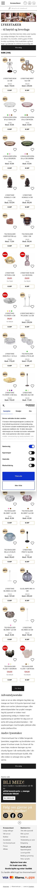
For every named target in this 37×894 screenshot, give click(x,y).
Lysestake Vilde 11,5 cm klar (27, 270)
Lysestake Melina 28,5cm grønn (26, 390)
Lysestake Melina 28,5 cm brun (27, 395)
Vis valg (18, 48)
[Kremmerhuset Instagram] (5, 815)
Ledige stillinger (8, 831)
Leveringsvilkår (25, 853)
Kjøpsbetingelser (26, 850)
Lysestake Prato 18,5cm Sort (27, 552)
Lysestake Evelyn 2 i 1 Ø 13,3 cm (10, 356)
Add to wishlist (15, 71)
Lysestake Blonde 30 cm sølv (27, 630)
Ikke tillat (18, 485)
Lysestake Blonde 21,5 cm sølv (10, 591)
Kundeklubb (7, 840)
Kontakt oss (24, 837)
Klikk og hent (25, 834)
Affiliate (5, 849)
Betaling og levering (27, 856)
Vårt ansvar (6, 834)
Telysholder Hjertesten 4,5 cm (9, 236)
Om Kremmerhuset (9, 843)
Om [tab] (30, 411)
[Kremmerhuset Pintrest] (20, 815)
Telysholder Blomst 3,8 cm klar (10, 513)
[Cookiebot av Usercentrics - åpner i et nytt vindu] (26, 405)
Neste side (5, 777)
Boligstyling (24, 843)
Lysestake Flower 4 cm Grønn (11, 311)
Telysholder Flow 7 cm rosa (8, 664)
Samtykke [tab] (6, 411)
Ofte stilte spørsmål (27, 831)
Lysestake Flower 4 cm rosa (9, 311)
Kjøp (10, 90)
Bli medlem (9, 798)
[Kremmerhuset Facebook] (12, 815)
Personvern (6, 886)
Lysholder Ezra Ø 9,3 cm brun (11, 115)
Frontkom (31, 886)
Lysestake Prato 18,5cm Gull (27, 547)
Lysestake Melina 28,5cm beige (28, 390)
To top (19, 822)
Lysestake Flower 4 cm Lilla (9, 316)
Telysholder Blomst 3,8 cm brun (10, 508)
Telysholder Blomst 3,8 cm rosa (8, 508)
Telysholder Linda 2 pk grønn (27, 351)
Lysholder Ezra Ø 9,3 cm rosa (9, 115)
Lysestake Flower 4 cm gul (7, 311)
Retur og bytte (25, 859)
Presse (5, 846)
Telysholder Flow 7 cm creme (10, 664)
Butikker (5, 837)
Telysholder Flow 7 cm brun (26, 664)
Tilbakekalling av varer (28, 840)
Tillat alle (18, 476)
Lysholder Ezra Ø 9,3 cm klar (29, 115)
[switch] (32, 452)
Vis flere (18, 688)
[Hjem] (15, 3)
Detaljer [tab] (18, 411)
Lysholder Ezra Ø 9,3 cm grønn (7, 115)
